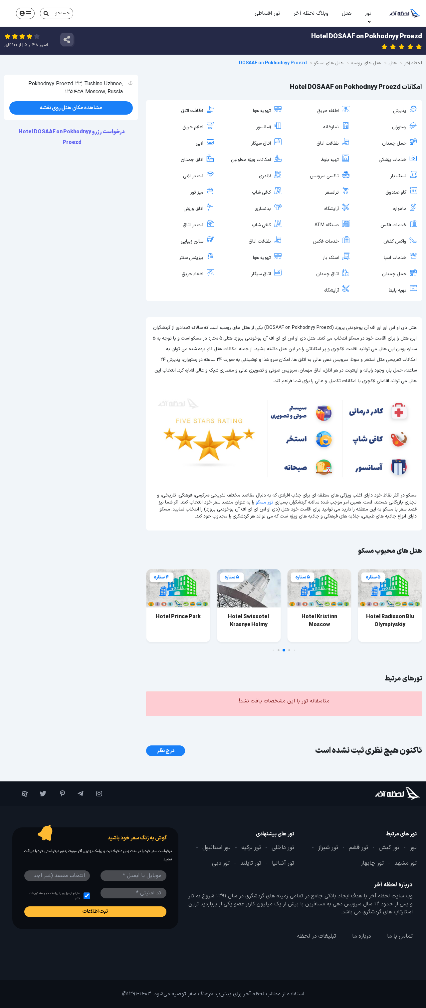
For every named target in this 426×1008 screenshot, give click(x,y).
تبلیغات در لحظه (316, 936)
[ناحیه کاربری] (25, 13)
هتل (346, 13)
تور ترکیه (251, 847)
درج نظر (165, 751)
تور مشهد (405, 863)
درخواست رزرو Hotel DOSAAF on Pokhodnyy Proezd (72, 137)
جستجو (62, 13)
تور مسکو (264, 502)
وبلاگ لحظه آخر (311, 13)
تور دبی (221, 863)
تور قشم (358, 847)
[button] (294, 650)
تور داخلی (283, 847)
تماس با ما (400, 936)
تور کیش (389, 847)
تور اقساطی (267, 13)
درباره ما (361, 936)
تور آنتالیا (283, 863)
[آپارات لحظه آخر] (21, 793)
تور (368, 13)
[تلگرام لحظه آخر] (77, 794)
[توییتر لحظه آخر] (40, 794)
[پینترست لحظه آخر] (59, 794)
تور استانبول (216, 847)
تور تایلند (250, 863)
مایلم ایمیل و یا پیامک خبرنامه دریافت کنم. (54, 896)
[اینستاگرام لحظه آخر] (96, 794)
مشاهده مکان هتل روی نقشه (71, 108)
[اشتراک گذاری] (67, 39)
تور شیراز (328, 847)
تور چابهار (372, 863)
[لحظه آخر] (386, 793)
